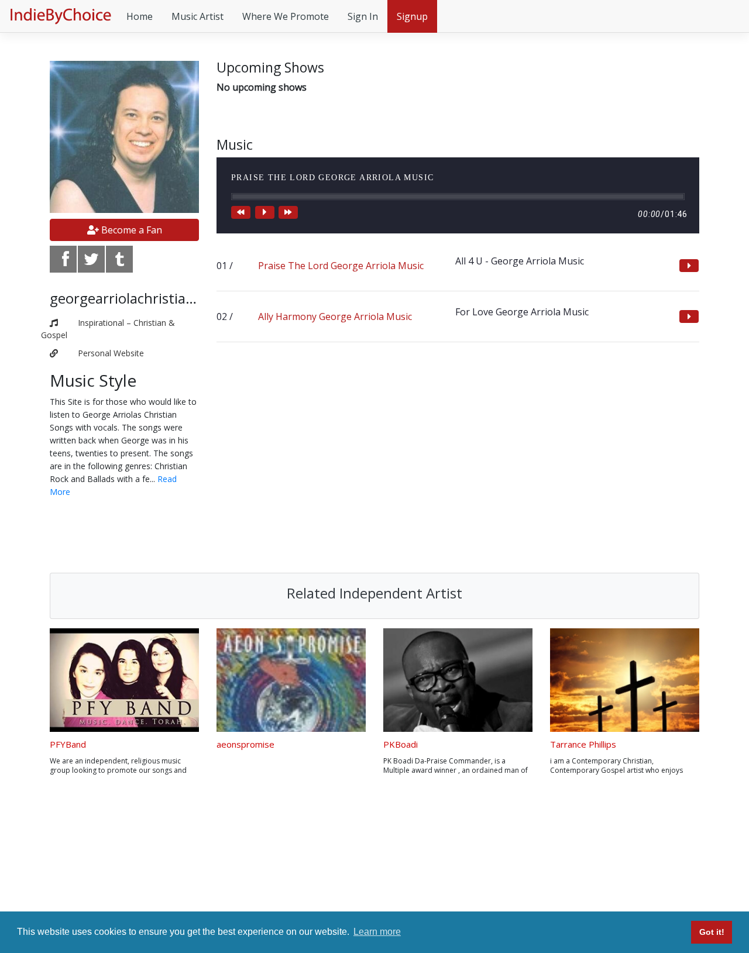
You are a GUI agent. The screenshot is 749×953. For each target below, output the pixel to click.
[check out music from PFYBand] (124, 680)
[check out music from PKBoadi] (457, 680)
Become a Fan (130, 229)
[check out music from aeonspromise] (291, 680)
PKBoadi (400, 744)
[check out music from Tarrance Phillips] (624, 680)
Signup (412, 16)
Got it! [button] (711, 932)
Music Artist (197, 16)
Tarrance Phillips (583, 744)
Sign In (363, 16)
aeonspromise (245, 744)
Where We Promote (285, 16)
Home (139, 16)
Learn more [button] (377, 932)
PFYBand (68, 744)
